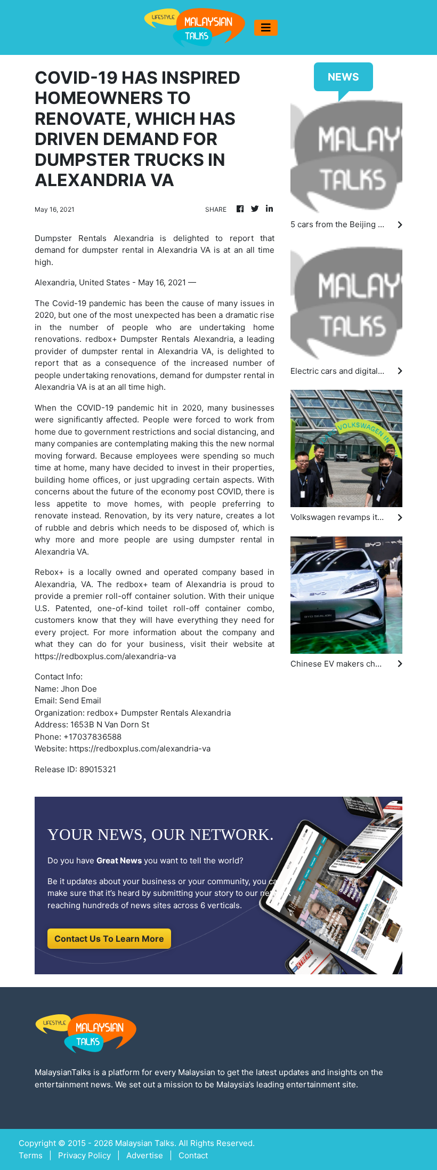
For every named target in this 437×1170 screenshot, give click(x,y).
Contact (193, 1155)
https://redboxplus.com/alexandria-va (140, 748)
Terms (31, 1155)
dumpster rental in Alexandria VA (147, 351)
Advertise (144, 1155)
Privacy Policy (84, 1155)
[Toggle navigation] (266, 28)
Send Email (80, 700)
